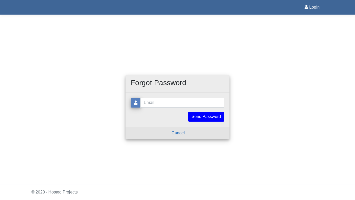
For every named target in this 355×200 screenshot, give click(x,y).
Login (314, 7)
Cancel (178, 133)
